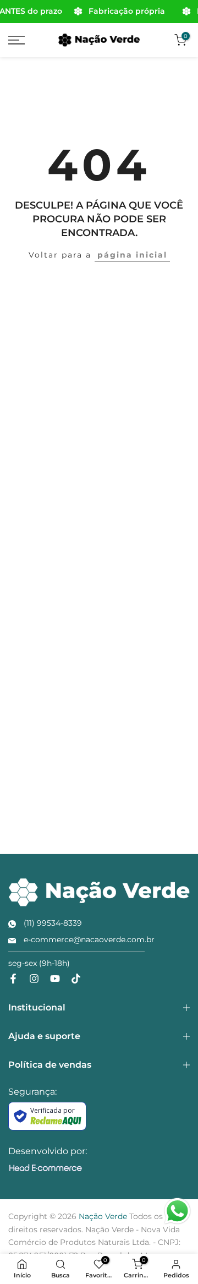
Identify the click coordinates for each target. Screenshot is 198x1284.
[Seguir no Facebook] (13, 978)
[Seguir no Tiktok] (76, 978)
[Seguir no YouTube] (55, 978)
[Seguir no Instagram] (34, 978)
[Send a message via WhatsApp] (177, 1211)
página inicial (132, 255)
